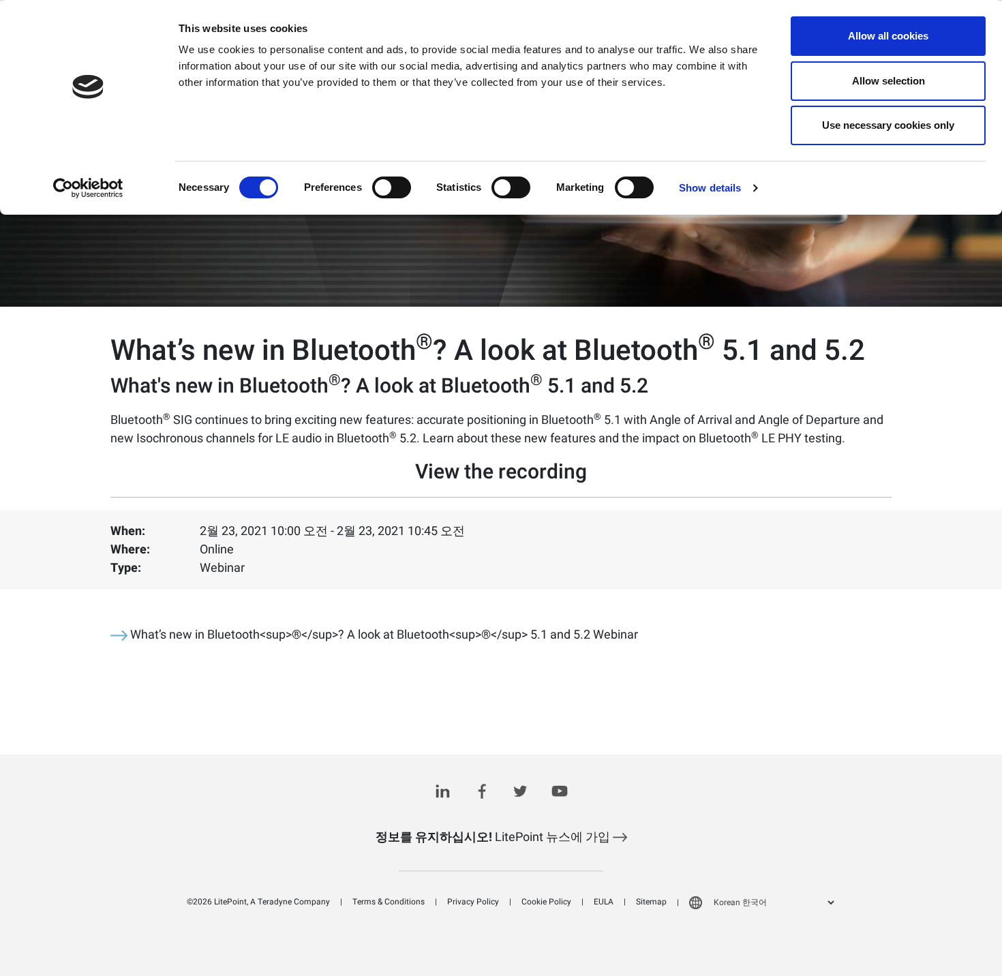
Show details (710, 188)
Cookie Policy (546, 902)
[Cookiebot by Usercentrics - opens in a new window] (88, 188)
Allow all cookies (888, 36)
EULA (603, 902)
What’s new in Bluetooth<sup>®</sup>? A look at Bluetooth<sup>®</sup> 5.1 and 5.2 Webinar (382, 635)
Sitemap (651, 902)
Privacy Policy (473, 902)
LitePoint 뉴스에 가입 (494, 837)
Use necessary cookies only (888, 125)
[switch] (391, 187)
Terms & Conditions (388, 902)
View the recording (501, 472)
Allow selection (888, 81)
